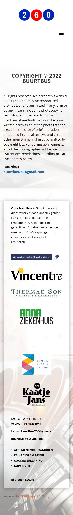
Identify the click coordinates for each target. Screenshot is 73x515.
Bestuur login (22, 480)
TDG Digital (28, 496)
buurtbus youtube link (27, 439)
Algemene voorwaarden (33, 450)
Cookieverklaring (28, 460)
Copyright (22, 466)
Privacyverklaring (29, 455)
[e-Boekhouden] (36, 259)
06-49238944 (32, 423)
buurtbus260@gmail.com (24, 171)
